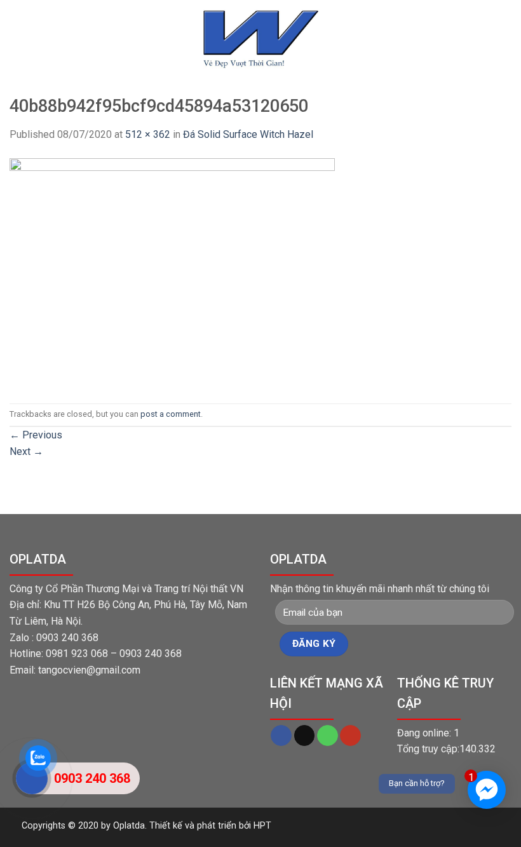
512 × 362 (147, 134)
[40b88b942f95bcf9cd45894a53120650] (172, 272)
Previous (36, 435)
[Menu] (17, 50)
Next (26, 451)
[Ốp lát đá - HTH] (260, 38)
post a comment (170, 414)
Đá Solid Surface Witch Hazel (248, 134)
